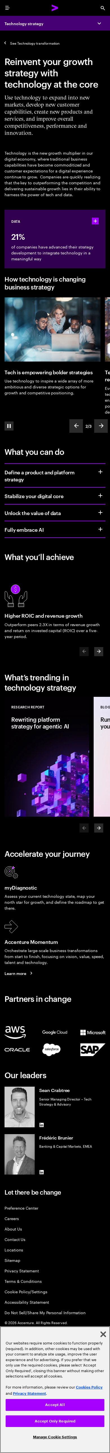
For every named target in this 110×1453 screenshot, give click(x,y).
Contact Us (15, 1239)
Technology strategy (24, 23)
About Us (13, 1229)
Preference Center (21, 1208)
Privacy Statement (22, 1270)
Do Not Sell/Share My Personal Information (45, 1312)
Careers (12, 1218)
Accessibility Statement (27, 1302)
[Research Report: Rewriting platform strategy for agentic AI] (47, 757)
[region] (55, 1389)
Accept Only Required (55, 1421)
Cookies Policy (89, 1387)
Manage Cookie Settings (55, 1437)
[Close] (103, 1334)
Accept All (55, 1405)
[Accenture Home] (55, 8)
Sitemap (12, 1260)
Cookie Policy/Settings (26, 1291)
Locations (14, 1250)
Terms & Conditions (23, 1281)
